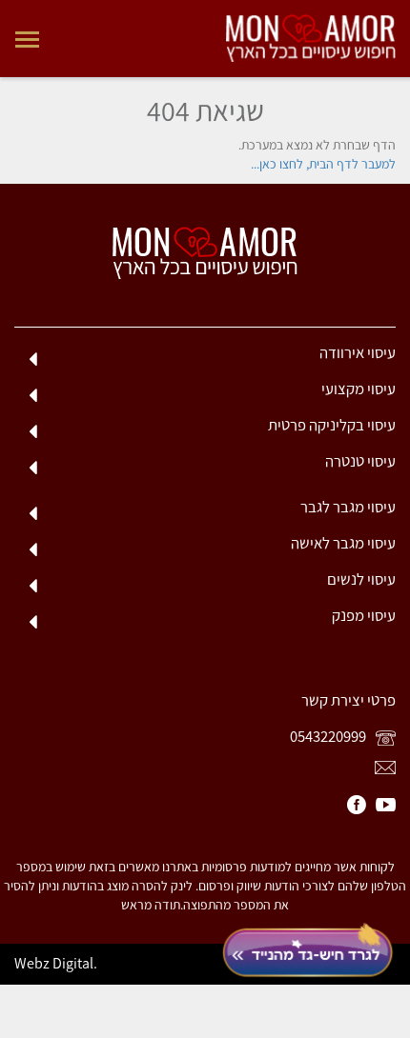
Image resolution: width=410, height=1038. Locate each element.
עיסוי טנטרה (360, 460)
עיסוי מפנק (364, 615)
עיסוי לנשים (361, 579)
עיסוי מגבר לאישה (343, 542)
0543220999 (329, 736)
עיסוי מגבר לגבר (348, 506)
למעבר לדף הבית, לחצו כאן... (323, 164)
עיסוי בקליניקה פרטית (332, 424)
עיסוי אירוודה (357, 352)
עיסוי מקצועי (358, 388)
